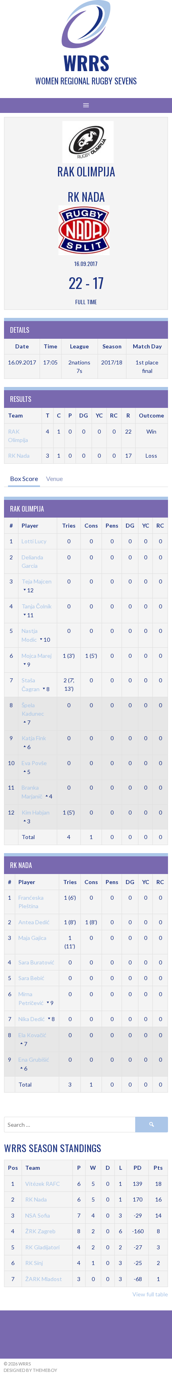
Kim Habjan (36, 812)
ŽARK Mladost (43, 1278)
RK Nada (19, 455)
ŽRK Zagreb (40, 1231)
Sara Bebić (31, 977)
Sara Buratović (36, 962)
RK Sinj (34, 1262)
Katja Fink (34, 738)
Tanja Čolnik (37, 606)
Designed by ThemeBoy (30, 1370)
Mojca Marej (37, 655)
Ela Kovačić (32, 1035)
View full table (150, 1294)
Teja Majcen (37, 581)
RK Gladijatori (42, 1247)
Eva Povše (34, 762)
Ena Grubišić (33, 1059)
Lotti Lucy (34, 541)
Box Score (24, 478)
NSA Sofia (37, 1215)
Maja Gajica (32, 937)
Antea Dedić (34, 922)
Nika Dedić (31, 1018)
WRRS (86, 62)
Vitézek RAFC (42, 1183)
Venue (54, 478)
